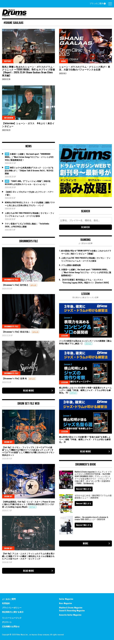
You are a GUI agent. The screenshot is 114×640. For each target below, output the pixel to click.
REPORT (7, 61)
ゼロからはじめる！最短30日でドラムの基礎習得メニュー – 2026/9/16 (93, 496)
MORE (85, 543)
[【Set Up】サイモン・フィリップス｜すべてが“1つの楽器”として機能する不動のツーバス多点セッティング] (28, 427)
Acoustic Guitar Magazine (70, 614)
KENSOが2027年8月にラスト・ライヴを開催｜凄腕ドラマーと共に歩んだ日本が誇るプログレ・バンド (30, 204)
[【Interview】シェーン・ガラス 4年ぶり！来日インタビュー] (28, 102)
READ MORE (28, 390)
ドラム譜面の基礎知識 (71, 265)
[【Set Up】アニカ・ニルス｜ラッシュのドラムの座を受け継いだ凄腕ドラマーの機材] (28, 533)
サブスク (32, 507)
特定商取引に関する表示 (12, 611)
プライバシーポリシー (12, 607)
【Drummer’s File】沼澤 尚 (15, 378)
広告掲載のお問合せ (11, 626)
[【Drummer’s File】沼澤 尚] (28, 358)
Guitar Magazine (66, 598)
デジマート (7, 621)
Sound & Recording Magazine (72, 610)
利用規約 (6, 603)
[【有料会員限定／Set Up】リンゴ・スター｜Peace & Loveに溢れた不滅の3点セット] (28, 481)
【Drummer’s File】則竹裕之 (15, 284)
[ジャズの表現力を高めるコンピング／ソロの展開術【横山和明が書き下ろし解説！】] (85, 320)
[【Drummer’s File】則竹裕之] (28, 264)
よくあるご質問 (9, 598)
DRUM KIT (8, 441)
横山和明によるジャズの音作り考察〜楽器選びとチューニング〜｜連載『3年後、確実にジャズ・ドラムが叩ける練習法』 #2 (85, 390)
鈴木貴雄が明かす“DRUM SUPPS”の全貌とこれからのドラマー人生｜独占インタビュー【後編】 (86, 252)
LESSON (64, 335)
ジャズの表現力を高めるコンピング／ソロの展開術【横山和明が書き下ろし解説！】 (85, 342)
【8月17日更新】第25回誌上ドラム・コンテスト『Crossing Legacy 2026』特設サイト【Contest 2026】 (85, 281)
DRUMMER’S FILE (11, 279)
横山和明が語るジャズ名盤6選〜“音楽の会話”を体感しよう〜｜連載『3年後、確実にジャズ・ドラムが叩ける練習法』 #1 (85, 439)
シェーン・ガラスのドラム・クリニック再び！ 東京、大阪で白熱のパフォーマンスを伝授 (84, 68)
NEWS (63, 61)
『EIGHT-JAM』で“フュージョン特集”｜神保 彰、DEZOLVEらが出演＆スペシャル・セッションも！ (28, 183)
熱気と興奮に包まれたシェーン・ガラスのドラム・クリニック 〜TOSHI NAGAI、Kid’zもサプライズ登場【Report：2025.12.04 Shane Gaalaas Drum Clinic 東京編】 (28, 71)
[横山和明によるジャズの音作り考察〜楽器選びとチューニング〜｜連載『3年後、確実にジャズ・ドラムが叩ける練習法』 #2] (85, 367)
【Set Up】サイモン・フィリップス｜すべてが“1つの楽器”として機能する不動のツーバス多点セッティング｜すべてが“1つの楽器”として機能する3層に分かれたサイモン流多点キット (28, 451)
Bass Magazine (65, 603)
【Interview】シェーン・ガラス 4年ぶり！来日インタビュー (28, 125)
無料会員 (33, 285)
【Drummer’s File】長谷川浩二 (16, 331)
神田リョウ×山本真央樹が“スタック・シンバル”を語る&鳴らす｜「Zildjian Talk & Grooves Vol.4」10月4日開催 (29, 170)
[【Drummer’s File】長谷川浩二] (28, 311)
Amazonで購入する (83, 488)
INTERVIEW (8, 117)
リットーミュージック (12, 617)
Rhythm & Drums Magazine (70, 607)
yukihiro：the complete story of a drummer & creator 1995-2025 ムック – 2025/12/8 (91, 518)
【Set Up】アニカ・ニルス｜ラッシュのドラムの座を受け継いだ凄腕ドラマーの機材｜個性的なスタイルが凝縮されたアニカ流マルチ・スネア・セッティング (28, 556)
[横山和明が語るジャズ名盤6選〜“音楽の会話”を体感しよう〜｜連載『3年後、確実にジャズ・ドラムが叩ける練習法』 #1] (85, 416)
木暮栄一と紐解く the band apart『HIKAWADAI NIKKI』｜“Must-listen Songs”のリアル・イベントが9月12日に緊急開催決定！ (29, 156)
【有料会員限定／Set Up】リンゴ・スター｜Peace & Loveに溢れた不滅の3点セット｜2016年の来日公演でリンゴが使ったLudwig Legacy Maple (28, 504)
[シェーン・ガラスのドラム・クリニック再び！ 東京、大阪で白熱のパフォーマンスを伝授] (85, 46)
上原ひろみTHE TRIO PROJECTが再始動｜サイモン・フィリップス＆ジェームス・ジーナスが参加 (29, 214)
